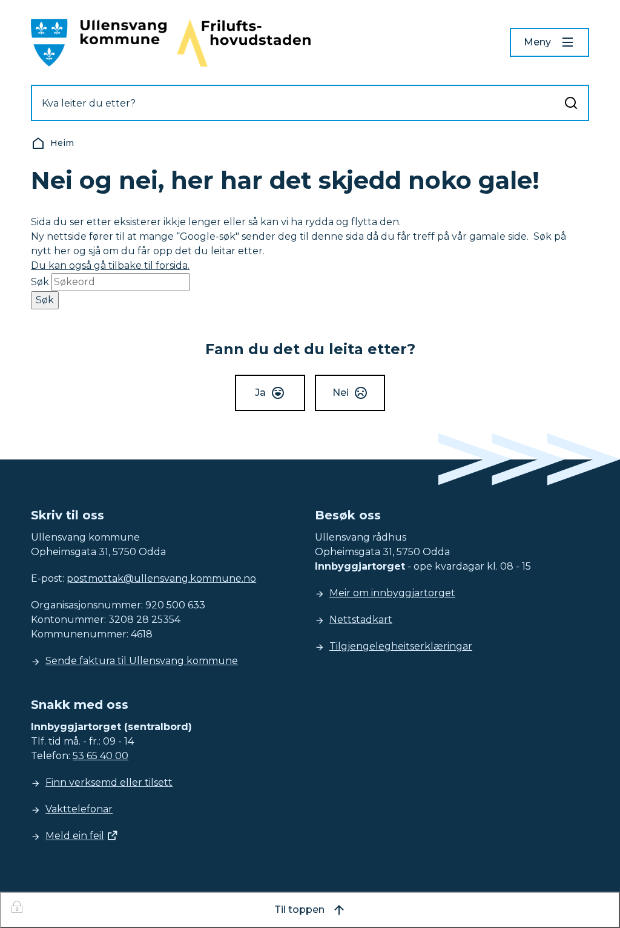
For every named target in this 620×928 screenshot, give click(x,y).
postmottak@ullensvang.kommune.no (161, 578)
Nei (340, 392)
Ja (260, 392)
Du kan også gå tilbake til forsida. (110, 265)
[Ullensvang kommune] (99, 43)
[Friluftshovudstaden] (243, 43)
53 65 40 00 (100, 756)
